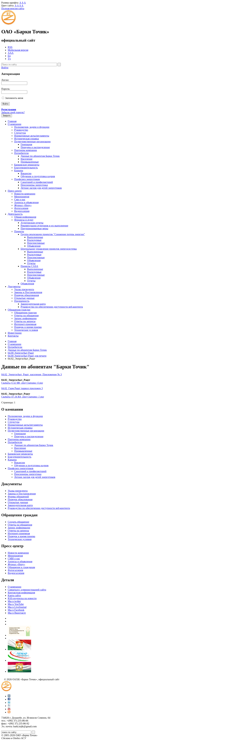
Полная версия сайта (12, 8)
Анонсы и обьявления (26, 202)
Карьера (18, 170)
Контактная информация (21, 592)
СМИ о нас (14, 558)
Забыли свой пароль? (13, 112)
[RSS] (9, 712)
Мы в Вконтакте (17, 612)
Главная (12, 121)
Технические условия (26, 330)
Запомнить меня (14, 98)
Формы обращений (18, 496)
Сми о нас (19, 199)
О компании (14, 124)
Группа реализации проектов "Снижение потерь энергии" (53, 234)
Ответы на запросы (24, 321)
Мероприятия (21, 196)
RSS (10, 47)
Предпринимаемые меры (34, 228)
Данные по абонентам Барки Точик (40, 156)
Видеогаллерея (16, 573)
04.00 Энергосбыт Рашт (21, 352)
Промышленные (30, 161)
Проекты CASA (29, 266)
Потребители (21, 153)
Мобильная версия (18, 50)
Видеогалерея (21, 211)
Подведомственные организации (32, 141)
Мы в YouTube (16, 604)
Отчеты (31, 263)
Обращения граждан (19, 309)
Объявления (33, 246)
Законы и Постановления (28, 292)
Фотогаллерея (15, 570)
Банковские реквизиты (26, 164)
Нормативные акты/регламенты (31, 135)
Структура (20, 132)
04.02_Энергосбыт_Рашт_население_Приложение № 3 (31, 374)
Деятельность (15, 214)
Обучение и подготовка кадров (38, 176)
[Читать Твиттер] (9, 702)
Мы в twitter (14, 601)
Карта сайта (14, 595)
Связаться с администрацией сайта (27, 589)
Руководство (21, 130)
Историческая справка (26, 138)
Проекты (19, 231)
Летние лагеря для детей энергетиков (41, 188)
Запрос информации (25, 318)
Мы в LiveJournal (17, 607)
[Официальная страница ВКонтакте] (9, 696)
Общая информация (25, 217)
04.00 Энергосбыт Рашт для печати (27, 355)
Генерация (26, 144)
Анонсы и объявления (20, 561)
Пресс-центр (15, 190)
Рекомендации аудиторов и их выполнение (44, 225)
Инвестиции (15, 333)
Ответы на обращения (26, 315)
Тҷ (9, 58)
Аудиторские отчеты (32, 222)
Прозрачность (21, 301)
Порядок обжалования (26, 295)
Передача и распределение (35, 147)
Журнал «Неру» (23, 205)
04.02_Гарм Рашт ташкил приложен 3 (22, 388)
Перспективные (36, 243)
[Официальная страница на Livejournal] (9, 705)
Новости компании (24, 193)
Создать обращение (18, 521)
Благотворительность (26, 167)
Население (26, 159)
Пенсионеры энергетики (34, 185)
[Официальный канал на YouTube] (9, 709)
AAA (11, 53)
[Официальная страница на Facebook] (9, 699)
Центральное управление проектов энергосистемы (49, 248)
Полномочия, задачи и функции (31, 127)
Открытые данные (24, 298)
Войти (4, 67)
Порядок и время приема (28, 327)
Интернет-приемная (25, 324)
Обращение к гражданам (21, 567)
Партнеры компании (25, 150)
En (9, 55)
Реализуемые (34, 240)
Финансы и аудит (23, 219)
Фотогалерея (21, 208)
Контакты (13, 335)
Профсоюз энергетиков (27, 179)
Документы (14, 286)
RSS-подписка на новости (22, 598)
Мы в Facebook (16, 610)
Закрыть (7, 115)
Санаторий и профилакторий (37, 182)
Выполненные (35, 237)
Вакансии (26, 173)
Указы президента (24, 289)
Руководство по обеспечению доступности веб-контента (52, 306)
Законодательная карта (33, 304)
